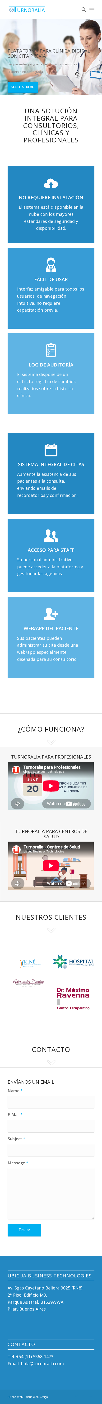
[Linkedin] (83, 1395)
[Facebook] (69, 1395)
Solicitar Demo (22, 87)
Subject (16, 1138)
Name (15, 1090)
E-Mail (15, 1114)
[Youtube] (90, 1395)
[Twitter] (76, 1395)
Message (18, 1163)
